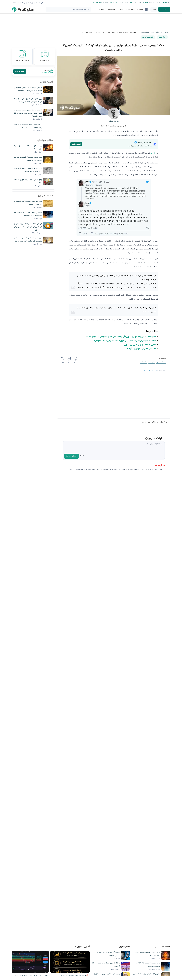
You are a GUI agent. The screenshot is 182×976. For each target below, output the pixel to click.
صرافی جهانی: (136, 2)
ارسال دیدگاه (71, 456)
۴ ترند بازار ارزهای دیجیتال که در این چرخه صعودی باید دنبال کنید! (28, 126)
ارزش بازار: (124, 2)
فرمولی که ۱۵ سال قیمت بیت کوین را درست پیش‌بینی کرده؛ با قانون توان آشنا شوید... (28, 226)
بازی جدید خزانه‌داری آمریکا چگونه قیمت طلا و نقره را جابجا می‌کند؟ (28, 100)
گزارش (153, 153)
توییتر (143, 362)
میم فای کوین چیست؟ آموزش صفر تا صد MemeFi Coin (28, 203)
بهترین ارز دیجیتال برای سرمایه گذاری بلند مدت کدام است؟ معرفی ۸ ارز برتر (28, 240)
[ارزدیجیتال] (23, 9)
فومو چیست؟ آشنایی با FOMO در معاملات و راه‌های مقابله (28, 214)
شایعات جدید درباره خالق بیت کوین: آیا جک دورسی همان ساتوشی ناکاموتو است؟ (121, 336)
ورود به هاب (19, 71)
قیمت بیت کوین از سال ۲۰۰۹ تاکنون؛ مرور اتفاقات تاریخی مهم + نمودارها (124, 340)
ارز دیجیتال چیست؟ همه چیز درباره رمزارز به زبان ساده (28, 147)
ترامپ (151, 362)
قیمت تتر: (104, 2)
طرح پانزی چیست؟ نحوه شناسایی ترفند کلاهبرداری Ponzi (28, 170)
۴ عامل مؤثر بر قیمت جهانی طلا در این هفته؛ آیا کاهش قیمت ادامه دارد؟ (28, 89)
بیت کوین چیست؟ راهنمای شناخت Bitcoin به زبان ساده (28, 159)
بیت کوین (161, 362)
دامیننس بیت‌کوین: (154, 2)
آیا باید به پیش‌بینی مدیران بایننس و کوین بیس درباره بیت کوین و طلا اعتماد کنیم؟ (28, 113)
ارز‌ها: (168, 2)
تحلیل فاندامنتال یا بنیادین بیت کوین (140, 344)
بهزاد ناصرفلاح (114, 121)
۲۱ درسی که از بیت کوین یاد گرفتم (141, 348)
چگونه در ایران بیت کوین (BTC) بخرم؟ (28, 181)
